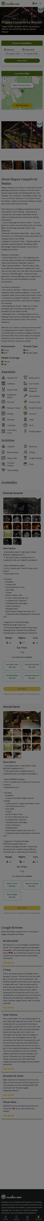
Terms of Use (19, 108)
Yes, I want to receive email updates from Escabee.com (23, 75)
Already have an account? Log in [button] (15, 87)
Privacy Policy (35, 108)
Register (22, 82)
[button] (22, 99)
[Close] (41, 59)
